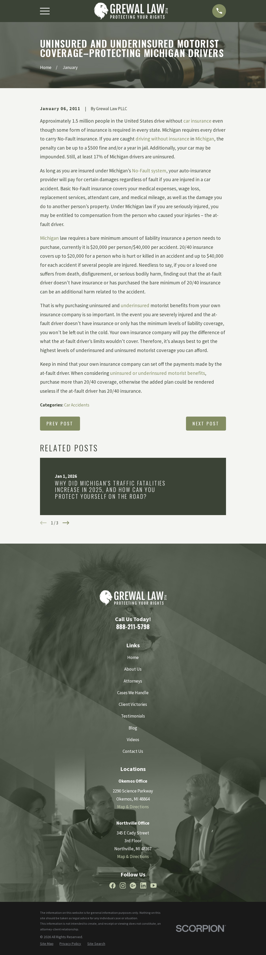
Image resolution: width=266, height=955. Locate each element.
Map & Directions (133, 807)
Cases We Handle (133, 693)
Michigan (204, 139)
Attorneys (133, 681)
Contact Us (133, 751)
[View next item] (66, 522)
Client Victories (133, 704)
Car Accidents (76, 405)
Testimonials (133, 716)
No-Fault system (149, 170)
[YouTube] (153, 885)
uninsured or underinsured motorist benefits (157, 373)
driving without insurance (162, 139)
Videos (133, 739)
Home (133, 657)
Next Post (206, 423)
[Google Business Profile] (133, 885)
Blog (133, 728)
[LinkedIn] (143, 885)
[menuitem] (47, 943)
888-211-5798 (133, 626)
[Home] (131, 11)
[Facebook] (112, 885)
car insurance (197, 121)
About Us (133, 669)
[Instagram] (123, 885)
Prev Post (60, 423)
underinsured (135, 305)
